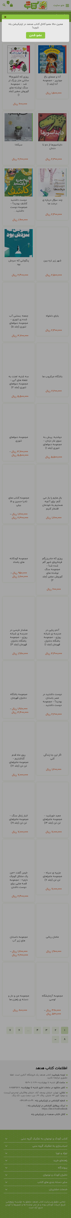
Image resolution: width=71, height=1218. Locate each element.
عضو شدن (35, 35)
